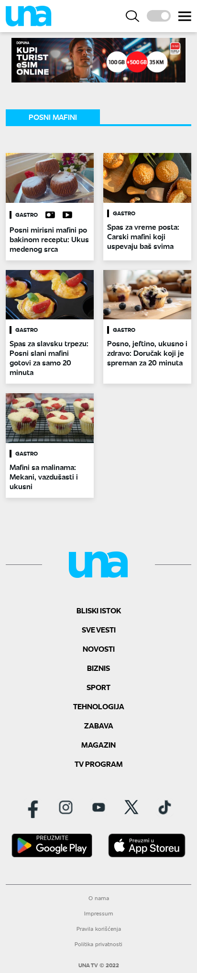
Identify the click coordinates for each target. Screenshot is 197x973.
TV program (99, 764)
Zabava (98, 725)
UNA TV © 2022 (98, 965)
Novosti (99, 649)
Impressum (98, 913)
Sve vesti (99, 629)
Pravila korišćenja (99, 928)
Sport (98, 687)
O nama (98, 898)
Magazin (98, 744)
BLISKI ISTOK (99, 610)
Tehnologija (98, 706)
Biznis (98, 668)
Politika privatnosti (98, 944)
